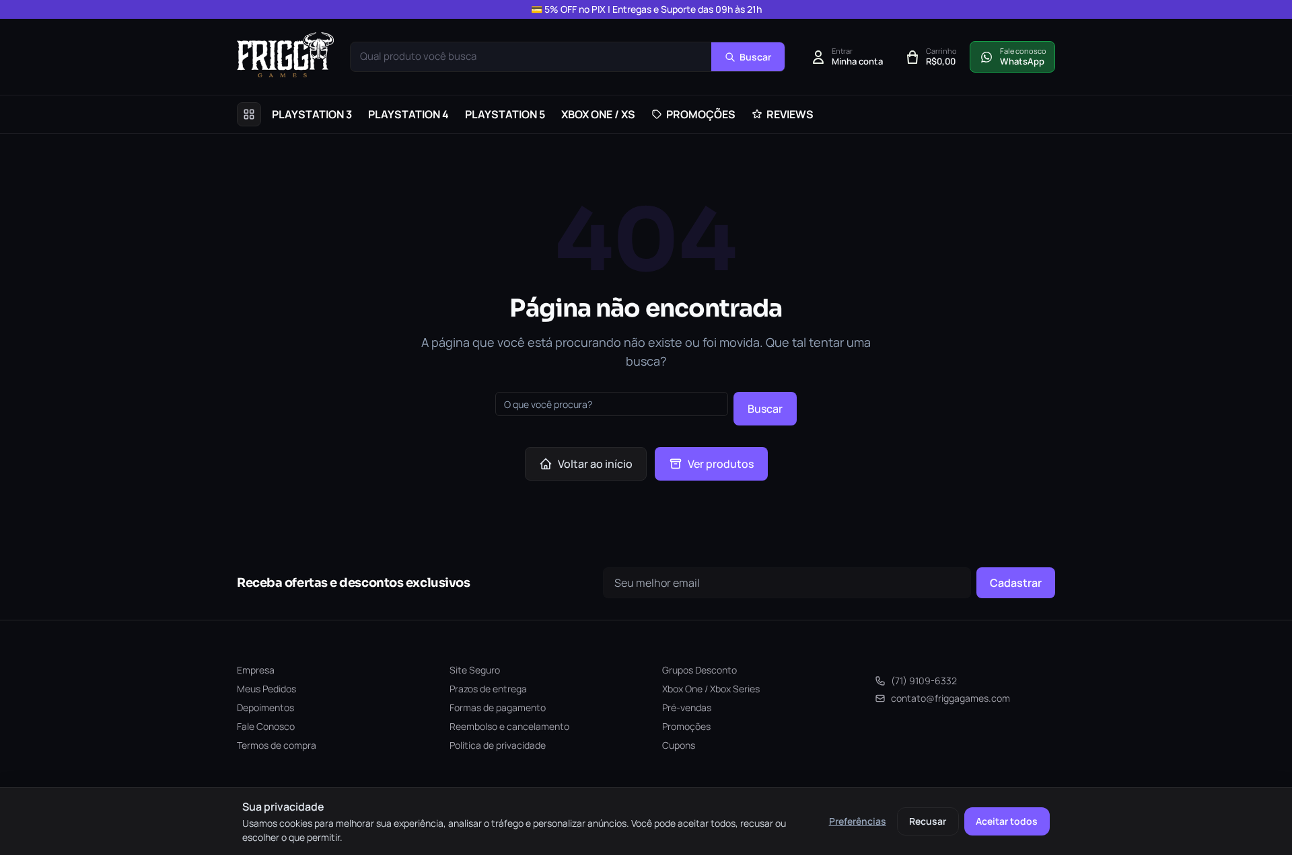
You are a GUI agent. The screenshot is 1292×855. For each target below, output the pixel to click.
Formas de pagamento (498, 707)
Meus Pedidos (266, 688)
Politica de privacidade (498, 745)
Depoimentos (265, 707)
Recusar (927, 821)
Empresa (256, 669)
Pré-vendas (686, 707)
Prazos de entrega (488, 688)
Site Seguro (475, 669)
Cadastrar (1016, 582)
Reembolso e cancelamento (509, 726)
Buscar (765, 408)
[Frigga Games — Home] (285, 54)
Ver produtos (721, 463)
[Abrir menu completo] (249, 114)
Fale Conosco (266, 726)
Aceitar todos (1007, 821)
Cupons (678, 745)
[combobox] (531, 56)
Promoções (686, 726)
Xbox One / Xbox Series (711, 688)
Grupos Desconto (699, 669)
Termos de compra (276, 745)
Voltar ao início (595, 463)
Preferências (857, 821)
